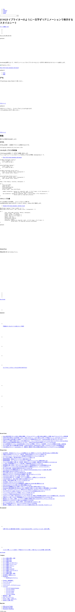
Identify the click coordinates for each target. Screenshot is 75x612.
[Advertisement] (37, 50)
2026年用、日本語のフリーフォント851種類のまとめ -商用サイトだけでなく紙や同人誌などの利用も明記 (30, 453)
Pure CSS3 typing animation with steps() (9, 67)
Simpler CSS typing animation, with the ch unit (14, 205)
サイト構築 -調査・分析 (9, 558)
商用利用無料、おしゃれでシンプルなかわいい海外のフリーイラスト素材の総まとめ (25, 460)
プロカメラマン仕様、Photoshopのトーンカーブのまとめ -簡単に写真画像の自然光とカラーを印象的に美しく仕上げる (34, 495)
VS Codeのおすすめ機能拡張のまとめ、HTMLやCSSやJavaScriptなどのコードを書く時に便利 (27, 469)
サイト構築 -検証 (7, 572)
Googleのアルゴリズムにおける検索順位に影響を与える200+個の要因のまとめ (23, 483)
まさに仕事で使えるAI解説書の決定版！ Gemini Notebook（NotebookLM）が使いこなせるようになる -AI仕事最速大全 (33, 445)
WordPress (5, 576)
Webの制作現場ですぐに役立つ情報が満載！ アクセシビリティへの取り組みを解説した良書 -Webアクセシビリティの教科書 (35, 436)
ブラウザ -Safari (10, 592)
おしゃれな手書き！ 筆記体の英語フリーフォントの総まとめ (19, 457)
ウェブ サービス (7, 582)
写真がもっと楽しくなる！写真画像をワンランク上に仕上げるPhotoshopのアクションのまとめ (27, 497)
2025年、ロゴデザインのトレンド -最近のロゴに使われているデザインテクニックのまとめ (26, 489)
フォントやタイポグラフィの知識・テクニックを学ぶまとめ (19, 492)
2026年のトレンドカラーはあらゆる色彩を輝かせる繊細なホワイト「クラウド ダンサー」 (26, 466)
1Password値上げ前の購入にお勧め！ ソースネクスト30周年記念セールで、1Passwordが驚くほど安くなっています (33, 439)
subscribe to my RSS (8, 607)
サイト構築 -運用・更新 (9, 573)
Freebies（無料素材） (8, 580)
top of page (2, 299)
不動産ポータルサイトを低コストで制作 (13, 326)
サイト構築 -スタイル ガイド (10, 570)
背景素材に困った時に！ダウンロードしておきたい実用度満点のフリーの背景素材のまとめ (27, 465)
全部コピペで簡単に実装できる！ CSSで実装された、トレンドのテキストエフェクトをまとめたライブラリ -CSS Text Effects (35, 441)
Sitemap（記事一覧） (8, 600)
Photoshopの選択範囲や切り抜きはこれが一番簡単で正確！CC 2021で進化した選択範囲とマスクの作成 (30, 488)
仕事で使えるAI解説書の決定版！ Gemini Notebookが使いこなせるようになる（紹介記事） (26, 529)
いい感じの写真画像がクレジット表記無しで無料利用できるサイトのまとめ (23, 463)
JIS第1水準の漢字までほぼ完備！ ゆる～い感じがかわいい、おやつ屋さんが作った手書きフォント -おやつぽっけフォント (35, 437)
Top (4, 9)
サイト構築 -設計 (7, 559)
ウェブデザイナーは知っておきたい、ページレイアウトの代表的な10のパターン (24, 491)
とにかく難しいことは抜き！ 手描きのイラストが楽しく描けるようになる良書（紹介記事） (27, 549)
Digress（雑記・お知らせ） (10, 598)
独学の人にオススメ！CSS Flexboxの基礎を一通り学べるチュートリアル (22, 474)
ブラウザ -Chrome (10, 594)
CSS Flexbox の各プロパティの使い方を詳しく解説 (16, 475)
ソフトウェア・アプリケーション (12, 585)
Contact (5, 11)
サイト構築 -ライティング (9, 564)
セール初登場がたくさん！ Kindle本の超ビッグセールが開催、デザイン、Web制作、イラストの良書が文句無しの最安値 (34, 444)
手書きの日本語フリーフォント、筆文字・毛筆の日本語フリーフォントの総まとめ (24, 454)
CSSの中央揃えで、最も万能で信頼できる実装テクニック (18, 479)
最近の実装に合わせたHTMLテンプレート (14, 471)
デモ (4, 72)
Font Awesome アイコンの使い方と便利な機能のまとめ (17, 485)
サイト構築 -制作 (7, 561)
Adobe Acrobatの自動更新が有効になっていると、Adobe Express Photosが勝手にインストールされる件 (29, 442)
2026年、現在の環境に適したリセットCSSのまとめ (16, 480)
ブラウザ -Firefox (10, 589)
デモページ (3, 103)
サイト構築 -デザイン (8, 565)
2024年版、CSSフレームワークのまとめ (13, 482)
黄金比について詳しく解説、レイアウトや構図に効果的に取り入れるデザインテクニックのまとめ (28, 498)
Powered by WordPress (8, 608)
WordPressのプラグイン (12, 577)
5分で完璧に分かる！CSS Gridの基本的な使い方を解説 (17, 472)
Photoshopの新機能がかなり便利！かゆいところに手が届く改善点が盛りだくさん (24, 486)
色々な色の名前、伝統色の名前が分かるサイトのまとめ (17, 468)
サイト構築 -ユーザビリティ (10, 562)
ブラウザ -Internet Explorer (12, 588)
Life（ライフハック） (8, 597)
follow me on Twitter (8, 606)
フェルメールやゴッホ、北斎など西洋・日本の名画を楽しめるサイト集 (21, 501)
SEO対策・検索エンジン (9, 575)
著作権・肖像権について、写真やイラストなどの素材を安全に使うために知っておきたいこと (27, 504)
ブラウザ (5, 586)
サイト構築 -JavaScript (8, 568)
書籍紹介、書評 (7, 595)
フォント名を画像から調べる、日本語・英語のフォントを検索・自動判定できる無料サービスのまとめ (30, 462)
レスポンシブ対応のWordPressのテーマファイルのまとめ (18, 494)
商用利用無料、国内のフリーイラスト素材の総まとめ (17, 459)
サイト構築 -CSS (4, 26)
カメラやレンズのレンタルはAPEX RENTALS (15, 367)
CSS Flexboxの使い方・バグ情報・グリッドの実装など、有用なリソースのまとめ (24, 477)
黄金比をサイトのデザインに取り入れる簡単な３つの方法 (18, 500)
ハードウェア (6, 583)
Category (5, 10)
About (4, 13)
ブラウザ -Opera (10, 591)
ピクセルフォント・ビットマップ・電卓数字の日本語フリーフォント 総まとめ (23, 456)
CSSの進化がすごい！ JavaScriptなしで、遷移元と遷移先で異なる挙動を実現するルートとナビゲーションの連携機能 (33, 447)
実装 (4, 74)
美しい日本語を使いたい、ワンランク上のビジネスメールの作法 (20, 503)
